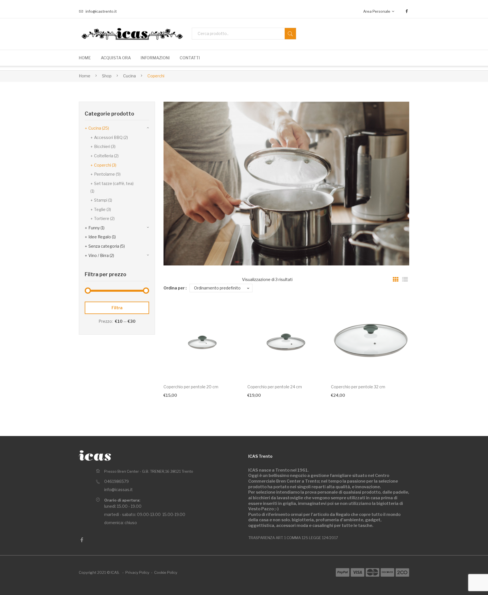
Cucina (129, 75)
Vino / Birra (98, 255)
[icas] (95, 455)
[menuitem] (85, 58)
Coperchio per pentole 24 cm (274, 386)
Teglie (100, 209)
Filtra (117, 307)
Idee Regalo (99, 236)
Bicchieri (102, 146)
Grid (395, 279)
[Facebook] (406, 11)
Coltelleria (103, 155)
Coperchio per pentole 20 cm (191, 386)
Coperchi (102, 165)
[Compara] (230, 315)
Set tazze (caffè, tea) (114, 183)
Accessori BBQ (108, 137)
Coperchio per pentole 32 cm (358, 386)
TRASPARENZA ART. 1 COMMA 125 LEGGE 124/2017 (293, 537)
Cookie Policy (165, 572)
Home (84, 75)
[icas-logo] (131, 34)
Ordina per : (175, 287)
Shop (107, 75)
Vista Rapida (229, 366)
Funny (94, 227)
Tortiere (101, 218)
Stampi (100, 200)
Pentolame (104, 174)
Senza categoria (103, 246)
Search (290, 33)
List (405, 279)
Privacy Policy (137, 572)
